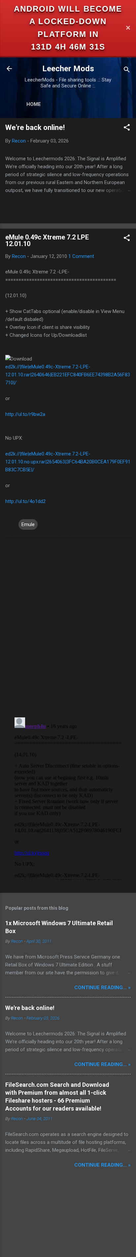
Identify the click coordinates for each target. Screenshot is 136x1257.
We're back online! (35, 127)
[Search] (127, 71)
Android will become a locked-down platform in (68, 21)
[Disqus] (68, 627)
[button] (127, 128)
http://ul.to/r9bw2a (25, 414)
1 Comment (81, 256)
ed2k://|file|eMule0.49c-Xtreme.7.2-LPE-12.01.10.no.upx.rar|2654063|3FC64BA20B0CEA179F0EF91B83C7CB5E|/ (67, 462)
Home (33, 104)
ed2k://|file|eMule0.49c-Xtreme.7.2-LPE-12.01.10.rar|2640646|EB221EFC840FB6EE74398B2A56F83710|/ (67, 375)
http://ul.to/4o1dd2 (25, 501)
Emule (28, 524)
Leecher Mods (68, 68)
